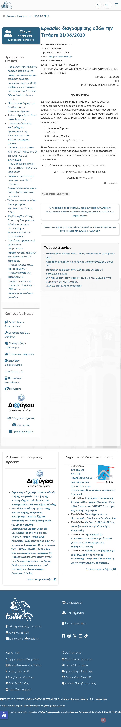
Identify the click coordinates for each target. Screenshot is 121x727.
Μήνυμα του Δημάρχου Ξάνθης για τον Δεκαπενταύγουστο (21, 107)
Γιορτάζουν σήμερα (20, 689)
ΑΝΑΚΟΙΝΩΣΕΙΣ (48, 194)
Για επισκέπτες (75, 623)
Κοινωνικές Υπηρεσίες (21, 354)
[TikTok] (86, 636)
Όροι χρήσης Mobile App (78, 671)
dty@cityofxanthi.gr (60, 56)
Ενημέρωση (24, 16)
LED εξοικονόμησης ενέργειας (64, 286)
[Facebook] (63, 636)
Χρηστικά (12, 652)
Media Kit (33, 638)
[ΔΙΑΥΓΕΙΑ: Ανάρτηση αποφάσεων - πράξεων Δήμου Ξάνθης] (21, 403)
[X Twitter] (75, 636)
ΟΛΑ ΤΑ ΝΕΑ (41, 16)
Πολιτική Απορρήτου (76, 665)
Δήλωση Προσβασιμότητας (80, 683)
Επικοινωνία (16, 638)
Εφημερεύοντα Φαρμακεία (23, 659)
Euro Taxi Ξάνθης (19, 683)
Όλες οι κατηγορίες (23, 418)
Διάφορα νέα (15, 371)
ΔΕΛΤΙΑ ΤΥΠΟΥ (63, 194)
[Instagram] (69, 636)
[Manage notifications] (103, 720)
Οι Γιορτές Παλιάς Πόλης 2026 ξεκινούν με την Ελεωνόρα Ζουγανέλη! (92, 526)
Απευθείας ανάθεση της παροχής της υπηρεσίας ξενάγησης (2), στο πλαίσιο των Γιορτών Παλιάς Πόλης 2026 (33, 545)
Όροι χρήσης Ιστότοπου (78, 659)
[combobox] (107, 5)
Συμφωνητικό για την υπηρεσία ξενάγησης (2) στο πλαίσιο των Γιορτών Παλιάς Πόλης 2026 (29, 532)
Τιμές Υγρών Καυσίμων (21, 677)
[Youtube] (80, 636)
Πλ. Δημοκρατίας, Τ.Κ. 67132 (24, 626)
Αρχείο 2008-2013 (22, 431)
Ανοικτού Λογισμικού (79, 712)
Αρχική (10, 16)
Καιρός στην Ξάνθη (19, 671)
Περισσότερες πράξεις (40, 579)
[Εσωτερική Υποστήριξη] (4, 5)
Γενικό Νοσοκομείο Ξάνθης (25, 665)
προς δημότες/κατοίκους (21, 35)
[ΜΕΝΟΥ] (116, 5)
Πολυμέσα (15, 389)
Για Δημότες (75, 613)
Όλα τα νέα (22, 425)
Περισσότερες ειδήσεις (99, 569)
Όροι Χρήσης (71, 652)
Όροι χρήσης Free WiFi (79, 677)
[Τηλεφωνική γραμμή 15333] (98, 5)
